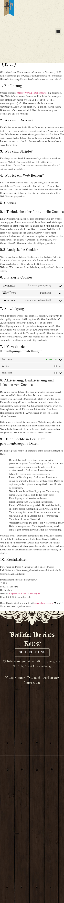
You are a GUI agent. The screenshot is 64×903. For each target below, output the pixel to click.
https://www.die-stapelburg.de (32, 93)
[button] (58, 31)
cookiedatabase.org (43, 603)
